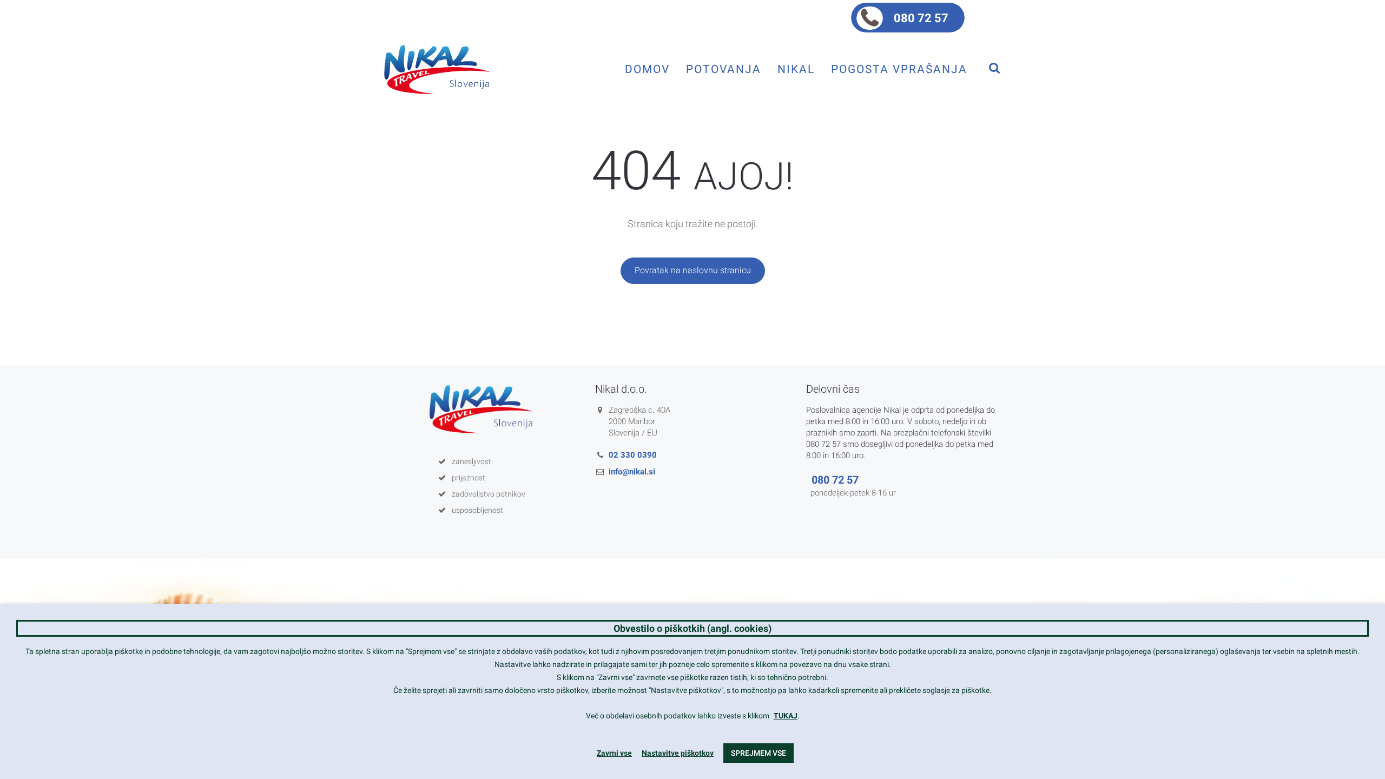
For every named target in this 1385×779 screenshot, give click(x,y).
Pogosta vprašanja (899, 69)
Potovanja (723, 69)
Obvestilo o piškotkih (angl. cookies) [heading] (692, 628)
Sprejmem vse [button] (758, 753)
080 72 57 (921, 18)
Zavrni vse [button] (614, 753)
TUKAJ (785, 715)
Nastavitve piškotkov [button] (678, 753)
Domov (647, 69)
